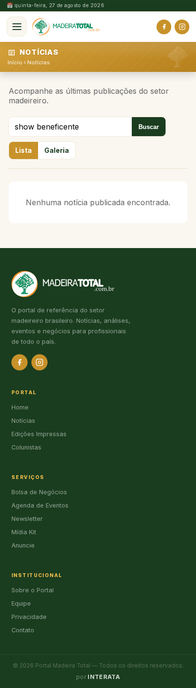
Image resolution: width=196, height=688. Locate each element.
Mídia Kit (23, 532)
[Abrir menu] (17, 27)
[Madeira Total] (66, 26)
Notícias (38, 62)
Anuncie (23, 545)
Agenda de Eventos (40, 505)
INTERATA (104, 677)
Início (15, 62)
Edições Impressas (39, 434)
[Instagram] (182, 27)
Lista (23, 150)
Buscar (148, 126)
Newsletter (27, 518)
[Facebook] (164, 27)
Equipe (21, 603)
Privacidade (29, 616)
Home (20, 407)
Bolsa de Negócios (39, 492)
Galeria (56, 150)
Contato (22, 630)
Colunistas (26, 447)
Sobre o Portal (32, 590)
